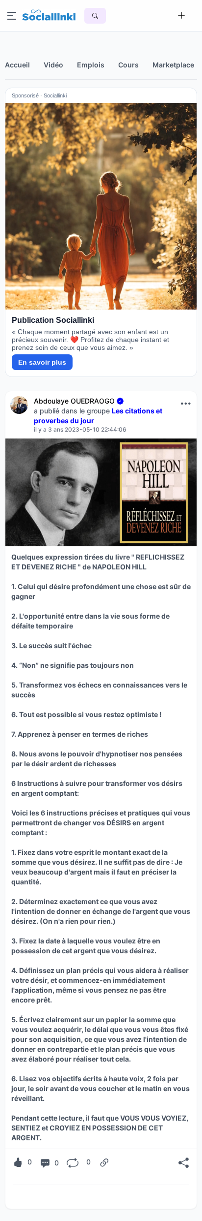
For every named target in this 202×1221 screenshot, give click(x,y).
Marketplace (173, 65)
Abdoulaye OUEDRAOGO (74, 401)
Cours (128, 65)
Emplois (90, 65)
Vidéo (53, 65)
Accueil (17, 65)
